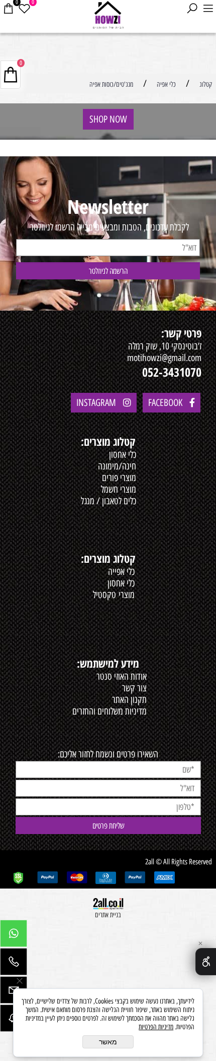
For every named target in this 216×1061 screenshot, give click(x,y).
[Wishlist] (24, 8)
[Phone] (13, 964)
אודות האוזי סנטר (121, 676)
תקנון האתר (129, 699)
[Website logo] (108, 15)
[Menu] (208, 8)
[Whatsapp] (13, 936)
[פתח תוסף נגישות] (205, 961)
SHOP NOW (108, 119)
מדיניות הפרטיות (156, 1027)
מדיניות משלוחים (122, 711)
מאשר (108, 1042)
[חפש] (192, 8)
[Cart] (8, 8)
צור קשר (134, 688)
